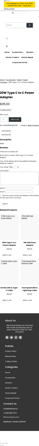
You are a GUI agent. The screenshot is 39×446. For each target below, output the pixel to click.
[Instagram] (8, 1)
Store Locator (9, 9)
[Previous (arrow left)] (1, 445)
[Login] (19, 46)
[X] (10, 1)
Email (2, 192)
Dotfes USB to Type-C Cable (9, 289)
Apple (19, 80)
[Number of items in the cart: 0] (6, 38)
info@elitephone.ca (10, 409)
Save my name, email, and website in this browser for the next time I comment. (19, 197)
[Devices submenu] (34, 52)
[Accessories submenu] (23, 52)
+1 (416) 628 (7, 413)
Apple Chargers (33, 125)
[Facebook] (5, 1)
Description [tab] (6, 131)
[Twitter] (11, 337)
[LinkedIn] (20, 337)
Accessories (11, 80)
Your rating (4, 167)
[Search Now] (29, 25)
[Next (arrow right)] (3, 445)
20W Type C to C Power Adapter (17, 95)
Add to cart (15, 119)
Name (3, 188)
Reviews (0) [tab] (6, 135)
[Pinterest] (6, 1)
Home (2, 80)
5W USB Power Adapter (30, 243)
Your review (5, 171)
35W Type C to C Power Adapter (9, 243)
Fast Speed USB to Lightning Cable (30, 289)
